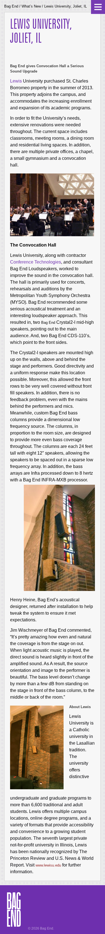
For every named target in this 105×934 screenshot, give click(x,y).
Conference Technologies (35, 262)
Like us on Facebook (20, 915)
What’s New (31, 6)
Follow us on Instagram (21, 920)
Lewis (16, 81)
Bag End (11, 6)
